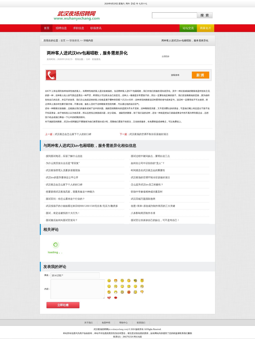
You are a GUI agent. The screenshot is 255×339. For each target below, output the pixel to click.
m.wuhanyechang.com (118, 329)
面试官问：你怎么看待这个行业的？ (65, 199)
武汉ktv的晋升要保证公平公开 (62, 177)
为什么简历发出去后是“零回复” (63, 163)
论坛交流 (188, 28)
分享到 (165, 56)
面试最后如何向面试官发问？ (62, 220)
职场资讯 (95, 28)
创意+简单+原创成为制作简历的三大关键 (153, 206)
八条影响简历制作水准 (143, 213)
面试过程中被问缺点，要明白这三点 (150, 156)
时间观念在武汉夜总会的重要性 (148, 170)
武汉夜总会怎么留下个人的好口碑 (73, 134)
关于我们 (88, 322)
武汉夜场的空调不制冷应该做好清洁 (148, 134)
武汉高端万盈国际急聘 (143, 199)
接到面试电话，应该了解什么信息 (64, 156)
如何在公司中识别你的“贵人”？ (148, 163)
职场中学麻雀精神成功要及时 (147, 191)
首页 (46, 28)
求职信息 (78, 28)
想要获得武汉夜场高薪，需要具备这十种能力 (70, 191)
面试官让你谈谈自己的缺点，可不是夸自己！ (155, 220)
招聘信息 (61, 28)
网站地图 (138, 337)
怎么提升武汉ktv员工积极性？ (147, 184)
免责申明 (106, 322)
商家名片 (205, 28)
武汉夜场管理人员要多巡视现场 (63, 170)
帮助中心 (123, 322)
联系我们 (141, 322)
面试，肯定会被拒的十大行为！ (63, 213)
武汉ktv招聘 (127, 100)
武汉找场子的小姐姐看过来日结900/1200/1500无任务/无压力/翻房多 (82, 206)
